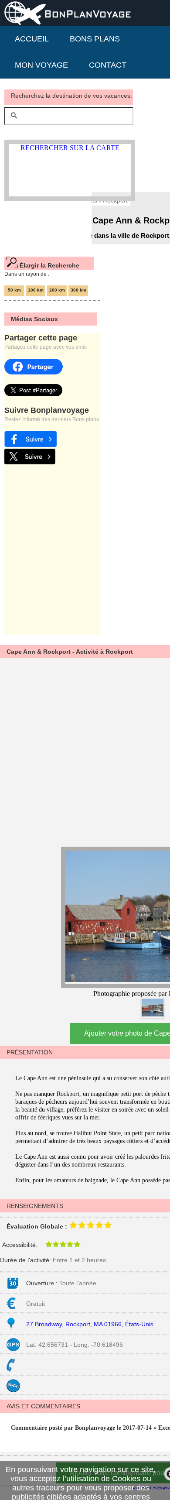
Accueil (32, 38)
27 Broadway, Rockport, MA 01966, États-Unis (89, 1324)
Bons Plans (95, 38)
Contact (107, 65)
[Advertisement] (85, 751)
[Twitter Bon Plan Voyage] (29, 462)
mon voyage (41, 65)
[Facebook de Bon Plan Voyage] (30, 444)
